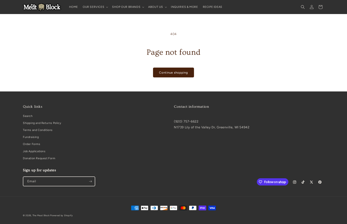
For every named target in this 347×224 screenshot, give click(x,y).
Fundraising (31, 137)
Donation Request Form (39, 158)
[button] (95, 7)
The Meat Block (41, 215)
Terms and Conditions (38, 130)
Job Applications (34, 151)
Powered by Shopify (61, 215)
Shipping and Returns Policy (42, 123)
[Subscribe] (90, 181)
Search (28, 116)
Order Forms (31, 144)
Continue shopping (173, 72)
